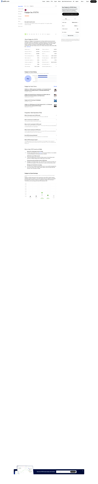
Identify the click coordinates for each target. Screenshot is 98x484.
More (82, 1)
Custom (48, 34)
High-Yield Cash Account (67, 1)
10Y (42, 34)
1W (27, 34)
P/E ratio (19, 13)
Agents (77, 1)
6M (34, 34)
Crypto (55, 1)
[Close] (83, 471)
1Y (38, 34)
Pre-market (20, 23)
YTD (36, 34)
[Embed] (56, 34)
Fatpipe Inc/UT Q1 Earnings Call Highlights (33, 100)
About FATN (20, 6)
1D (25, 34)
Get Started (93, 1)
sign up (40, 152)
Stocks (43, 1)
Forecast (19, 16)
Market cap (20, 11)
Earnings (19, 18)
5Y (40, 34)
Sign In (87, 1)
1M (29, 34)
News (19, 21)
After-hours (20, 26)
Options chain (20, 8)
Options (47, 1)
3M (31, 34)
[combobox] (75, 22)
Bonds (59, 1)
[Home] (5, 1)
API (73, 1)
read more (29, 46)
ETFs (52, 1)
